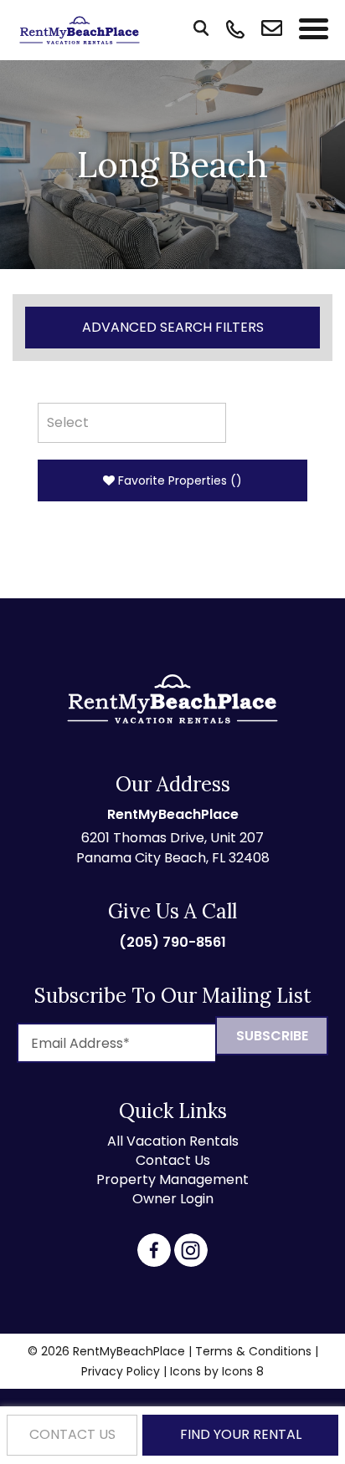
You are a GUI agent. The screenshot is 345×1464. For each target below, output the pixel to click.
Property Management (172, 1179)
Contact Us (173, 1160)
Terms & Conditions (253, 1351)
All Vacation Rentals (173, 1141)
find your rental (240, 1434)
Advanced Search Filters (173, 327)
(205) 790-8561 (172, 942)
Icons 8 (243, 1371)
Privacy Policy (120, 1371)
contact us (72, 1434)
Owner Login (173, 1198)
